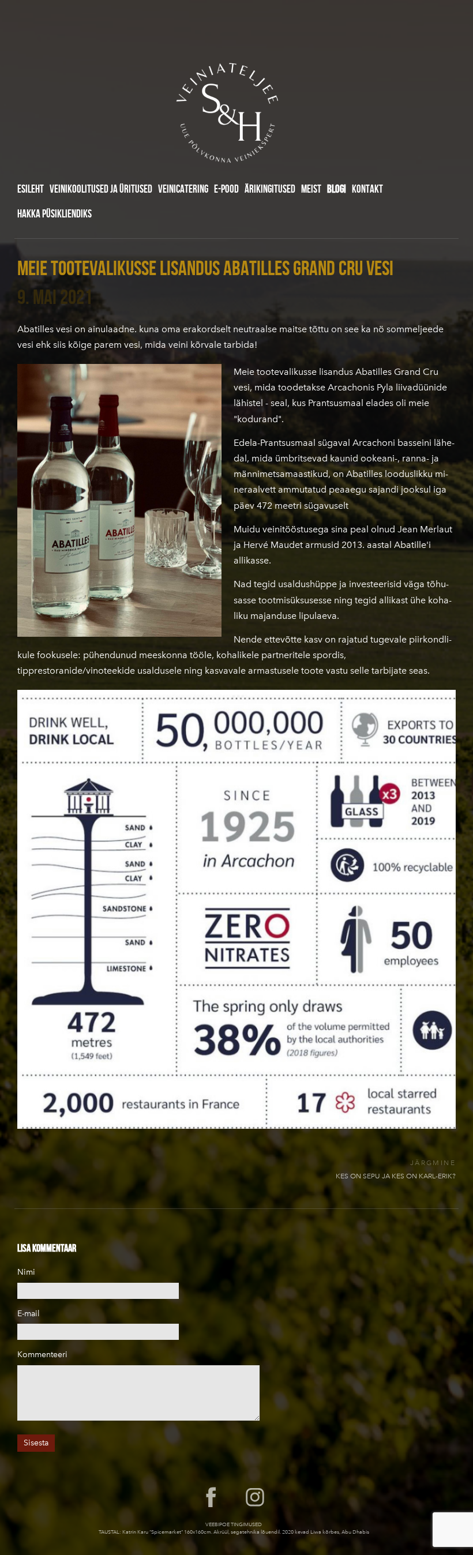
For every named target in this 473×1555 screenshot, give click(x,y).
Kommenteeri (42, 1354)
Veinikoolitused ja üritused (101, 188)
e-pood (226, 188)
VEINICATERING (183, 188)
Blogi (336, 188)
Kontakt (367, 188)
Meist (311, 188)
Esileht (30, 188)
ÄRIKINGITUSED (270, 188)
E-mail (28, 1314)
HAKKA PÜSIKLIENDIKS (54, 213)
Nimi (26, 1272)
